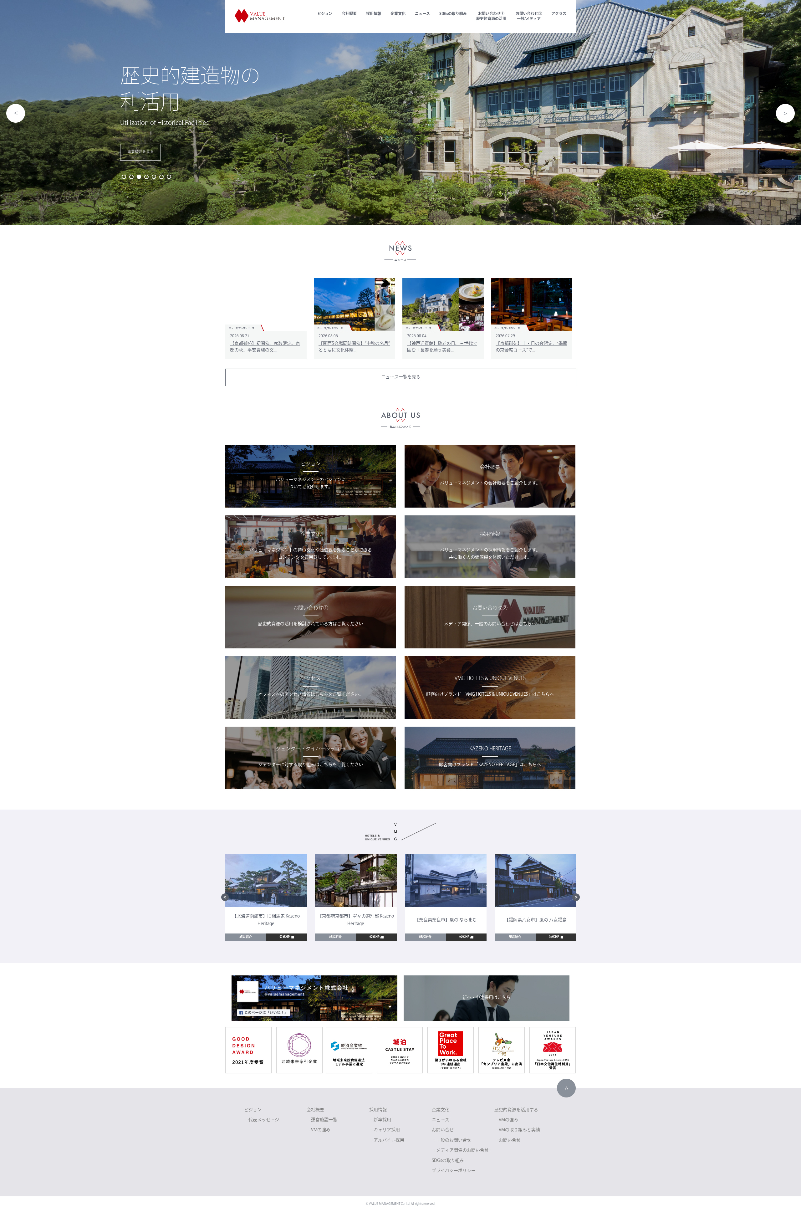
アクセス (558, 14)
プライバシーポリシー (454, 1171)
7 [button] (169, 177)
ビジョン (324, 14)
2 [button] (131, 177)
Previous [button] (15, 113)
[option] (400, 112)
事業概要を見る (140, 152)
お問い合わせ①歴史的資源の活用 (491, 16)
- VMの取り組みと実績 (518, 1130)
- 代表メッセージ (262, 1120)
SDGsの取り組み (453, 14)
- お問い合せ (508, 1140)
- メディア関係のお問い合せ (461, 1150)
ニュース (422, 14)
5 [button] (154, 177)
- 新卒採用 (381, 1120)
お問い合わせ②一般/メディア (529, 16)
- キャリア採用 (385, 1130)
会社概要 (349, 14)
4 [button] (146, 177)
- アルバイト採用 (387, 1140)
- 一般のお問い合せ (452, 1140)
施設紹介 (245, 937)
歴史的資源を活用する (516, 1110)
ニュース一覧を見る (401, 377)
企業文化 (398, 14)
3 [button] (139, 177)
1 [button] (124, 177)
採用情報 (373, 14)
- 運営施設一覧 (323, 1120)
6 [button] (161, 177)
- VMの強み (319, 1130)
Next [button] (785, 113)
